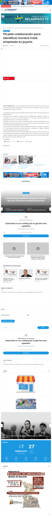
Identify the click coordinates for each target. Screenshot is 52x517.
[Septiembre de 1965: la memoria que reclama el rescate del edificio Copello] (26, 160)
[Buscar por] (50, 10)
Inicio (5, 28)
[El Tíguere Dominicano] (26, 273)
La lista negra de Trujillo (39, 164)
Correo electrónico (5, 315)
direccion (6, 45)
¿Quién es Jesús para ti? (9, 437)
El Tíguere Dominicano (24, 278)
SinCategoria (9, 28)
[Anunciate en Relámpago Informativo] (26, 18)
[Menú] (1, 10)
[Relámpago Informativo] (10, 10)
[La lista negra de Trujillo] (41, 160)
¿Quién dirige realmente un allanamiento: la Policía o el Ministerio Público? (9, 166)
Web (28, 315)
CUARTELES (26, 181)
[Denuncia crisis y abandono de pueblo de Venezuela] (42, 273)
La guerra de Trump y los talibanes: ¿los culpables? (22, 6)
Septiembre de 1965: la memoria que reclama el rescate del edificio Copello (26, 166)
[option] (26, 199)
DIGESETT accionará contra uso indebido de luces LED (26, 199)
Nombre (3, 309)
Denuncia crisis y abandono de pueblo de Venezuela (42, 279)
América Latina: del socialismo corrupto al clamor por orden (8, 280)
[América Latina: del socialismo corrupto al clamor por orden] (10, 273)
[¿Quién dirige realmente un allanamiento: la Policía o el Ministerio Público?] (10, 160)
